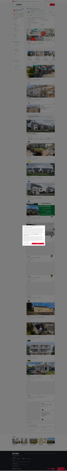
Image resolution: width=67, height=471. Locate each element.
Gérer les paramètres (26, 243)
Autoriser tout (38, 243)
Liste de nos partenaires (26, 241)
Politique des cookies (36, 233)
